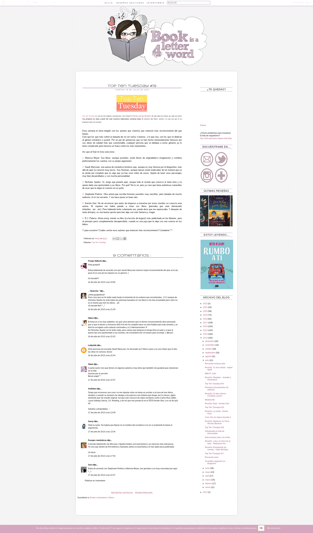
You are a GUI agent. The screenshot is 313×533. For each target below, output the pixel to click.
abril (207, 476)
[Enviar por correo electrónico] (114, 238)
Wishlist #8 (210, 400)
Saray (91, 421)
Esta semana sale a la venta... (218, 437)
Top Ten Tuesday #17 (214, 453)
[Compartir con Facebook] (125, 238)
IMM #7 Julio (210, 373)
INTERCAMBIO (156, 3)
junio (207, 468)
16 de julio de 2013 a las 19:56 (101, 282)
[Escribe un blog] (117, 238)
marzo (208, 480)
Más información (273, 528)
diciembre (210, 341)
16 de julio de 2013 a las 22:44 (101, 355)
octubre (208, 349)
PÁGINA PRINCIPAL (144, 493)
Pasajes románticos (97, 440)
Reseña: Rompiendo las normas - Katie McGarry (216, 448)
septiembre (210, 353)
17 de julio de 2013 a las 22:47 (101, 475)
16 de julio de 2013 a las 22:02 (101, 336)
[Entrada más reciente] (186, 493)
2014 (205, 334)
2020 (205, 311)
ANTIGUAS (128, 493)
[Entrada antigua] (78, 493)
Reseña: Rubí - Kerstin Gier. (217, 403)
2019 (205, 315)
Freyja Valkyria (95, 261)
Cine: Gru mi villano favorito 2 (218, 417)
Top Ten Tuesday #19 (214, 407)
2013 (205, 338)
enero (208, 487)
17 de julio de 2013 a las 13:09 (101, 412)
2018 (205, 319)
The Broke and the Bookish (140, 116)
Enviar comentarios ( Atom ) (102, 497)
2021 (205, 307)
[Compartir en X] (121, 238)
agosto (208, 356)
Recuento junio (211, 457)
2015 (205, 330)
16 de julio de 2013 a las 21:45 (101, 309)
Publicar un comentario (95, 480)
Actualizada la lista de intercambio (214, 432)
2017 (205, 322)
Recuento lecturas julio (215, 363)
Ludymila (92, 345)
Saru (90, 465)
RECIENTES (116, 493)
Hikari (91, 318)
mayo (208, 472)
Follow (203, 125)
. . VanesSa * (94, 291)
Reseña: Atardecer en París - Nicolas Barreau (217, 422)
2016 (205, 326)
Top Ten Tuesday (99, 242)
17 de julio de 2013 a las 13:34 (101, 432)
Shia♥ (91, 364)
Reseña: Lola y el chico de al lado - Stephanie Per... (218, 442)
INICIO (108, 3)
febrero (208, 483)
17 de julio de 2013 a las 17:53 (101, 456)
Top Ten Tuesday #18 (214, 427)
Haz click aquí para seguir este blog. (216, 138)
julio (207, 360)
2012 (205, 492)
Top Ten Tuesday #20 (214, 384)
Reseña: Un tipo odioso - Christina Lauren (216, 394)
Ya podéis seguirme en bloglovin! (215, 462)
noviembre (210, 345)
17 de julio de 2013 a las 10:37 (101, 380)
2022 (205, 303)
